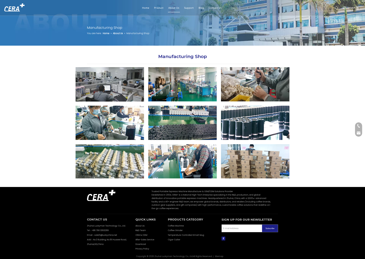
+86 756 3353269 (100, 230)
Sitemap (219, 256)
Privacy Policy (142, 248)
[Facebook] (223, 238)
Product (159, 7)
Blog (201, 7)
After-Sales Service (144, 239)
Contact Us (215, 7)
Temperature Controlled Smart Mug (186, 235)
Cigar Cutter (174, 239)
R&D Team (140, 230)
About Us (173, 7)
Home (145, 7)
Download (140, 244)
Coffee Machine (176, 225)
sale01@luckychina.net (105, 235)
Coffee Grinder (175, 230)
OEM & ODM (141, 235)
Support (189, 7)
